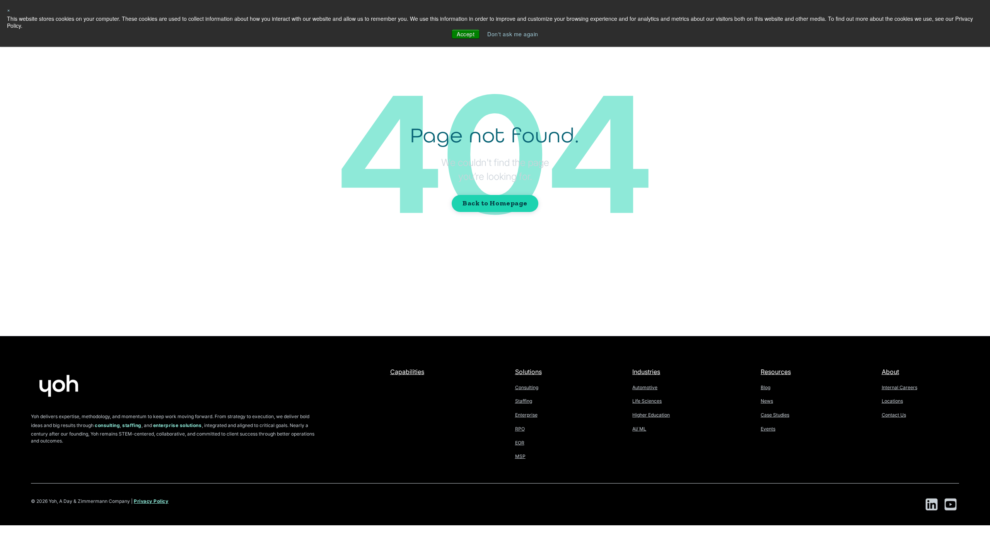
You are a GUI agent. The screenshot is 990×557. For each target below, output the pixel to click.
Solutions (528, 372)
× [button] (8, 10)
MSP (520, 456)
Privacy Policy (151, 501)
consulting (107, 425)
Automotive (644, 387)
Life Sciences (647, 401)
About (890, 372)
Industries (646, 372)
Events (768, 429)
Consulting (526, 387)
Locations (892, 401)
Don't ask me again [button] (512, 34)
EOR (519, 443)
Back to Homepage (495, 203)
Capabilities (407, 372)
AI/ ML (639, 429)
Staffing (523, 401)
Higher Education (651, 415)
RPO (520, 429)
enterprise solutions (177, 425)
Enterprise (526, 415)
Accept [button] (466, 34)
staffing (131, 425)
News (767, 401)
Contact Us (894, 415)
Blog (765, 387)
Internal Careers (899, 387)
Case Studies (775, 415)
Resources (776, 372)
